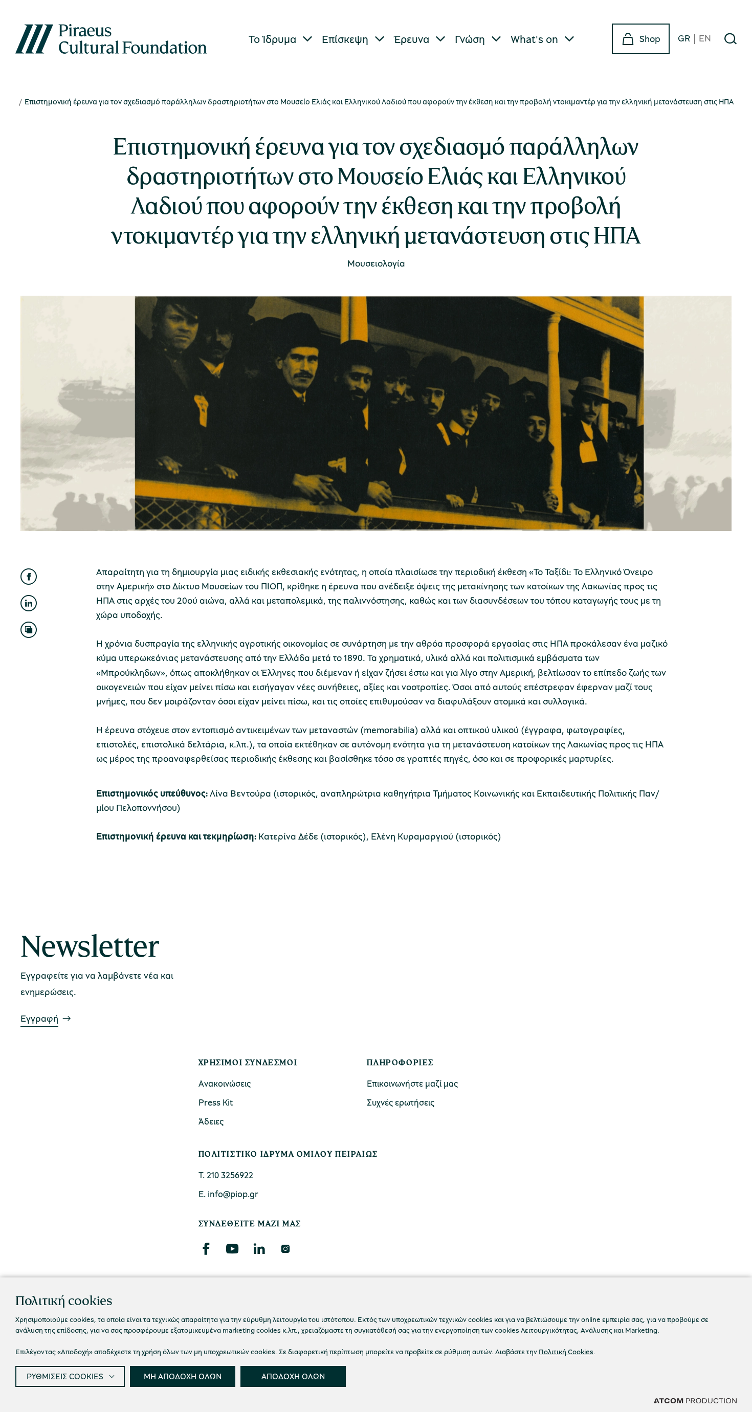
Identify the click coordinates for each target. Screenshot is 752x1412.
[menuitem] (281, 39)
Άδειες (211, 1121)
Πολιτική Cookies (566, 1351)
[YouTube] (232, 1249)
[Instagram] (285, 1249)
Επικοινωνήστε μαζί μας (412, 1083)
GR (684, 38)
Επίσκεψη (345, 39)
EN (705, 38)
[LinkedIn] (259, 1249)
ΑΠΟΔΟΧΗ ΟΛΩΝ (293, 1376)
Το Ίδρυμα (272, 39)
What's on (534, 39)
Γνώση (470, 39)
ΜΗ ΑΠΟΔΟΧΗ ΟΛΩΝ (183, 1376)
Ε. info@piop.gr (228, 1194)
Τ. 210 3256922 (225, 1175)
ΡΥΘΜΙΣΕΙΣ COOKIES (65, 1376)
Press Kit (215, 1102)
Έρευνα (411, 39)
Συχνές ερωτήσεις (400, 1102)
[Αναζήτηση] (730, 39)
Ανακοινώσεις (224, 1083)
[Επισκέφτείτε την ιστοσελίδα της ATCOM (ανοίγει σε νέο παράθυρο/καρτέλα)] (695, 1400)
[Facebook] (205, 1249)
